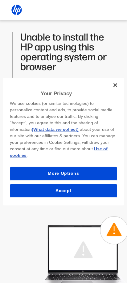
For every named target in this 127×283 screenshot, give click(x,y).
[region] (63, 142)
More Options (63, 173)
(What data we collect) (55, 129)
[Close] (115, 85)
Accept (63, 190)
